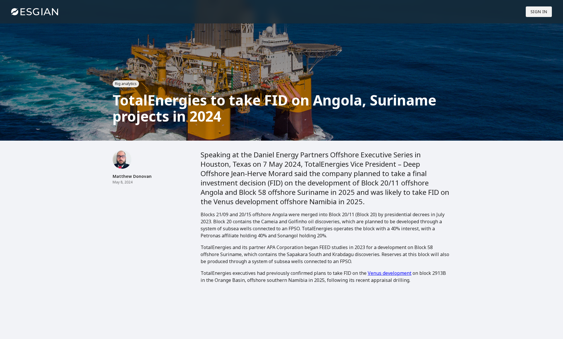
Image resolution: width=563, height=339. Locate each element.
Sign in (538, 11)
